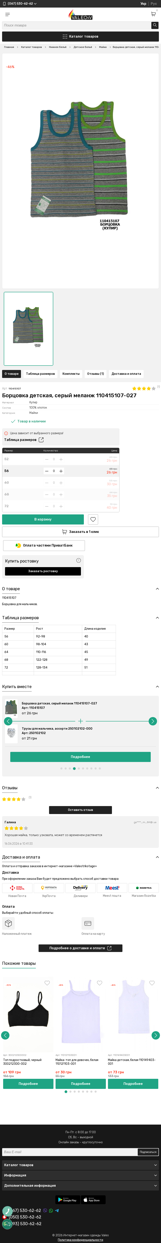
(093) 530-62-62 (25, 1224)
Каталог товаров (83, 36)
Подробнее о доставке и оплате (77, 948)
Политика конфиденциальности (80, 1240)
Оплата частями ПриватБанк (48, 545)
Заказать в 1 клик (84, 532)
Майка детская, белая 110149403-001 (132, 1062)
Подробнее (80, 757)
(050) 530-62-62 (25, 1217)
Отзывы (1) (95, 374)
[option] (28, 329)
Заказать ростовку (43, 571)
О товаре (11, 374)
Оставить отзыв (80, 810)
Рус (154, 4)
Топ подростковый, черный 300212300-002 (22, 1062)
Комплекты (71, 374)
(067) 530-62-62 (25, 1210)
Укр (143, 4)
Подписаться (148, 1152)
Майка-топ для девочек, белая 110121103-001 (77, 1062)
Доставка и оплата (126, 374)
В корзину (43, 519)
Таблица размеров (40, 374)
